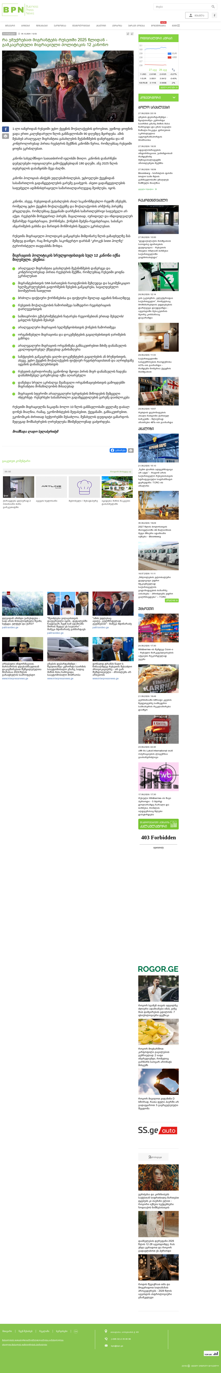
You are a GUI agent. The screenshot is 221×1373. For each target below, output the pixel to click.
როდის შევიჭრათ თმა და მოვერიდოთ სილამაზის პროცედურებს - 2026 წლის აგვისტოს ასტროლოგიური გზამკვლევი (155, 1291)
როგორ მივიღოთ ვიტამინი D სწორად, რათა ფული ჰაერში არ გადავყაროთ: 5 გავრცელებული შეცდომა (158, 1103)
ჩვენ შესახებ (25, 1331)
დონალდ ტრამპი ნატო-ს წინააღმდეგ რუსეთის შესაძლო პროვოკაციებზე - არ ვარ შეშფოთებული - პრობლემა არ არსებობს (112, 669)
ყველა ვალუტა (168, 87)
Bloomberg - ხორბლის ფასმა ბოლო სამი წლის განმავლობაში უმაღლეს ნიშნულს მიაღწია (155, 178)
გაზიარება (120, 450)
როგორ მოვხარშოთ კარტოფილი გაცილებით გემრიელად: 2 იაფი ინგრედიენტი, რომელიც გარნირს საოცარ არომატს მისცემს (155, 1057)
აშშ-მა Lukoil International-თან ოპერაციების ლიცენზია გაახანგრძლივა (155, 754)
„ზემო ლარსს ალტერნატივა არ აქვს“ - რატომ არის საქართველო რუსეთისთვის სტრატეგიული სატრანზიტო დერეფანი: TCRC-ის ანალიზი (155, 477)
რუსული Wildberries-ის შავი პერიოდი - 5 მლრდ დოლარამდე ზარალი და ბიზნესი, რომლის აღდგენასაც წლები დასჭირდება (154, 806)
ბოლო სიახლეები (154, 107)
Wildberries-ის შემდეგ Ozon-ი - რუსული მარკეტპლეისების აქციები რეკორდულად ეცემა (156, 654)
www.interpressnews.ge (15, 678)
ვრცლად (170, 600)
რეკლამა (44, 1331)
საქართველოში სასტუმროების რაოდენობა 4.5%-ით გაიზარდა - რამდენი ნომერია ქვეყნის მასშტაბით (155, 365)
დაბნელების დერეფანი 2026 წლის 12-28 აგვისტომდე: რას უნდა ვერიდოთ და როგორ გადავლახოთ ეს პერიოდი (156, 1246)
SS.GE (8, 471)
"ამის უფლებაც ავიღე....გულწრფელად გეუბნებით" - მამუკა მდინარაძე (112, 621)
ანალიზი (146, 429)
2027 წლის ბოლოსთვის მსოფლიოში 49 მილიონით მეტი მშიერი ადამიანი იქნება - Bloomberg (154, 531)
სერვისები (62, 1331)
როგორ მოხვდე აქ (120, 471)
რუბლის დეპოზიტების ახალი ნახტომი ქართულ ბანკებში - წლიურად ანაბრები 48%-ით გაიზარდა (155, 417)
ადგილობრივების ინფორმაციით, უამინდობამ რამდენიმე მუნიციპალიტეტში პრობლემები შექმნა (155, 156)
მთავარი (7, 1331)
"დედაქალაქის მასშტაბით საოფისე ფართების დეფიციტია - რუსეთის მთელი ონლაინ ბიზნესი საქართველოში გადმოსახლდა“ (154, 249)
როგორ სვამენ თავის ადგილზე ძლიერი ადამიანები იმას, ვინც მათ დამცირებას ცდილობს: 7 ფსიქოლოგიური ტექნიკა (158, 1010)
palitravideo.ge (10, 627)
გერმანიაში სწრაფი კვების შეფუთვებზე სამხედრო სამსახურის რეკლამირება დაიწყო (155, 705)
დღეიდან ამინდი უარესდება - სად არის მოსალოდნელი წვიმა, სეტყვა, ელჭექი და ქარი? (22, 621)
